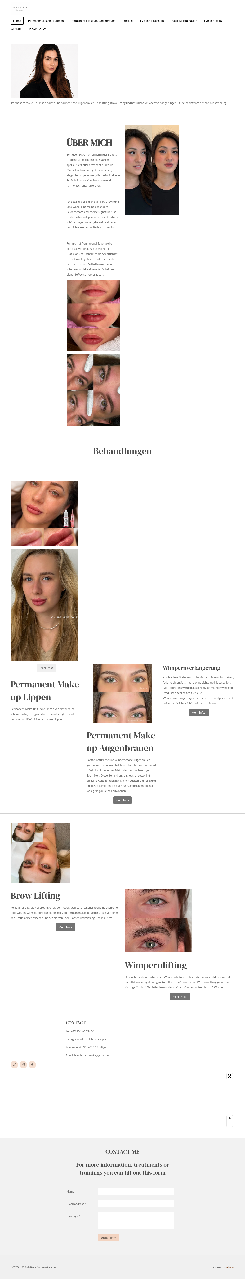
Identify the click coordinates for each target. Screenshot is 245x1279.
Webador (229, 1267)
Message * (73, 1216)
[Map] (122, 1100)
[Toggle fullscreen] (230, 1076)
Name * (71, 1191)
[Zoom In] (230, 1118)
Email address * (76, 1204)
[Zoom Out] (230, 1124)
